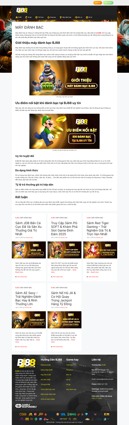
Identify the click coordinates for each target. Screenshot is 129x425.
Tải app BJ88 (45, 384)
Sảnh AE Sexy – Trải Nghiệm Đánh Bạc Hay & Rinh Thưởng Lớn (28, 298)
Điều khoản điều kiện (48, 394)
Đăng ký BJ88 (45, 365)
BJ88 (19, 17)
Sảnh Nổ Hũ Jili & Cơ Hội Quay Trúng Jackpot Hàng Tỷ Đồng (63, 298)
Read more (19, 272)
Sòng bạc (53, 17)
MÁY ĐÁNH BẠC (22, 276)
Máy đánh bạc (66, 17)
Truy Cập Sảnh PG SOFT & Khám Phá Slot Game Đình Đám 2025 (64, 228)
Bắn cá (80, 17)
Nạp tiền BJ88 (46, 375)
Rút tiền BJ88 (45, 379)
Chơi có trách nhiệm (48, 399)
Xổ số (90, 17)
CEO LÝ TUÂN (97, 398)
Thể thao (41, 17)
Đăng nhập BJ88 (46, 370)
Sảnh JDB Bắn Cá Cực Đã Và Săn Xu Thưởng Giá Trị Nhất (28, 228)
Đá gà (30, 17)
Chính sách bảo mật (48, 389)
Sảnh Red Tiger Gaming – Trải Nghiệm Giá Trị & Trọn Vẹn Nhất (99, 228)
